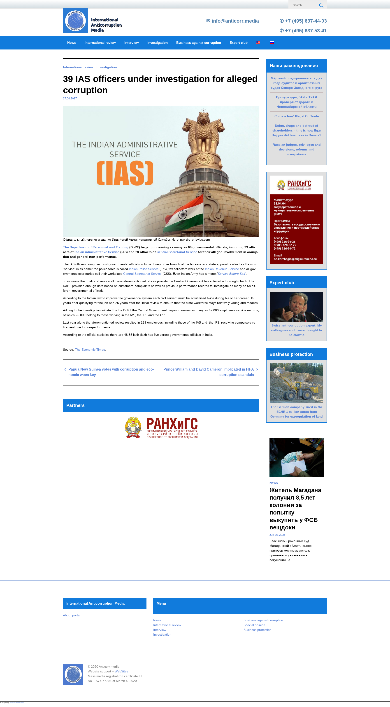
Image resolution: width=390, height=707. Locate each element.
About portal (71, 615)
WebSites (121, 671)
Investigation (157, 43)
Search (321, 6)
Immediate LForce (17, 703)
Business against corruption (198, 43)
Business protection (258, 630)
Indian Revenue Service (222, 269)
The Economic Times (90, 349)
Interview (131, 43)
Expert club (239, 43)
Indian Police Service (144, 269)
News (71, 43)
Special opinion (254, 625)
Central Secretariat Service (177, 252)
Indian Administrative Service (96, 252)
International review (100, 43)
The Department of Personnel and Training (95, 247)
